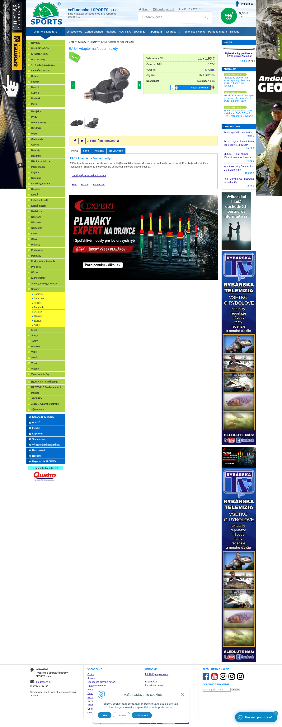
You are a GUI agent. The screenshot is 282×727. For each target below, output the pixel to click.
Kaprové (38, 294)
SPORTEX (36, 398)
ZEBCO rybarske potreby (45, 404)
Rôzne (34, 272)
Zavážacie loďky (40, 374)
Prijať (104, 715)
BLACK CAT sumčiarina (44, 381)
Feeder (35, 81)
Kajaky (35, 172)
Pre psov (36, 267)
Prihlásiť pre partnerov (156, 674)
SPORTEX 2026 (39, 54)
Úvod (145, 9)
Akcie (37, 325)
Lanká (34, 194)
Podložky (36, 255)
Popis (74, 151)
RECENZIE (155, 31)
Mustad (35, 393)
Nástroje (36, 222)
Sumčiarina (38, 439)
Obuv (34, 233)
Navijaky (36, 111)
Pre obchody (38, 59)
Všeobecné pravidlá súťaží (101, 682)
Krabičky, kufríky (40, 183)
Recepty (36, 456)
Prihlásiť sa (247, 3)
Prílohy (99, 151)
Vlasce (35, 368)
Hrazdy (93, 42)
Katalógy (111, 31)
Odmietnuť (141, 715)
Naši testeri (38, 450)
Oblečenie (36, 228)
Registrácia (151, 681)
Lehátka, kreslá (39, 200)
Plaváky (35, 244)
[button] (275, 713)
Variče (34, 357)
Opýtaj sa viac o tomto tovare (89, 175)
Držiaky (38, 311)
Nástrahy (36, 217)
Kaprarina (37, 433)
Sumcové (39, 298)
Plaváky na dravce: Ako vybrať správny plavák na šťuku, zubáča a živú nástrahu (237, 81)
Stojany (82, 42)
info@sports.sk (165, 9)
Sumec (35, 93)
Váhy (34, 352)
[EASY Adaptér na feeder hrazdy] (106, 86)
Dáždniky (36, 156)
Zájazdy (234, 31)
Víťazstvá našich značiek (46, 444)
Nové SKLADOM (40, 48)
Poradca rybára (217, 31)
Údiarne (35, 346)
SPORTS (210, 70)
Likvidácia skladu (40, 70)
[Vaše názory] (279, 46)
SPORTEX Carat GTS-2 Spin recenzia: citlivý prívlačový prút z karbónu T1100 (239, 98)
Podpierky (39, 307)
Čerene (35, 144)
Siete (34, 330)
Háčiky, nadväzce (40, 161)
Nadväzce (36, 211)
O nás (90, 674)
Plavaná (35, 98)
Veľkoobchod (74, 31)
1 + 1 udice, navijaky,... (43, 65)
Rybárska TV (173, 31)
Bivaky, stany (38, 122)
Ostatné (38, 316)
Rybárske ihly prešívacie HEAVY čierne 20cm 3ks (238, 54)
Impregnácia (38, 167)
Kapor (34, 76)
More (34, 104)
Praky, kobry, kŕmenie (43, 261)
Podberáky (37, 250)
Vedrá (34, 363)
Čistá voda (37, 139)
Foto (86, 151)
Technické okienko (194, 31)
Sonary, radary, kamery (44, 283)
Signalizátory (38, 278)
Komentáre (116, 151)
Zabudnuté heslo (154, 685)
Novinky (35, 43)
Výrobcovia (37, 409)
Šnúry (34, 335)
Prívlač (36, 422)
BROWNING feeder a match (46, 387)
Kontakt (91, 678)
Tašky (34, 341)
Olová (34, 239)
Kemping (36, 178)
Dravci (35, 87)
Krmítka (35, 189)
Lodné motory (38, 205)
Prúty (34, 117)
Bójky (34, 133)
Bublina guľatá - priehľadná (238, 132)
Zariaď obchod (94, 31)
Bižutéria (36, 128)
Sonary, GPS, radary (43, 417)
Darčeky (36, 150)
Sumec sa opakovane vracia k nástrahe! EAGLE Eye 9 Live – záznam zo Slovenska (238, 113)
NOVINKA (125, 31)
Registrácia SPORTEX (44, 461)
